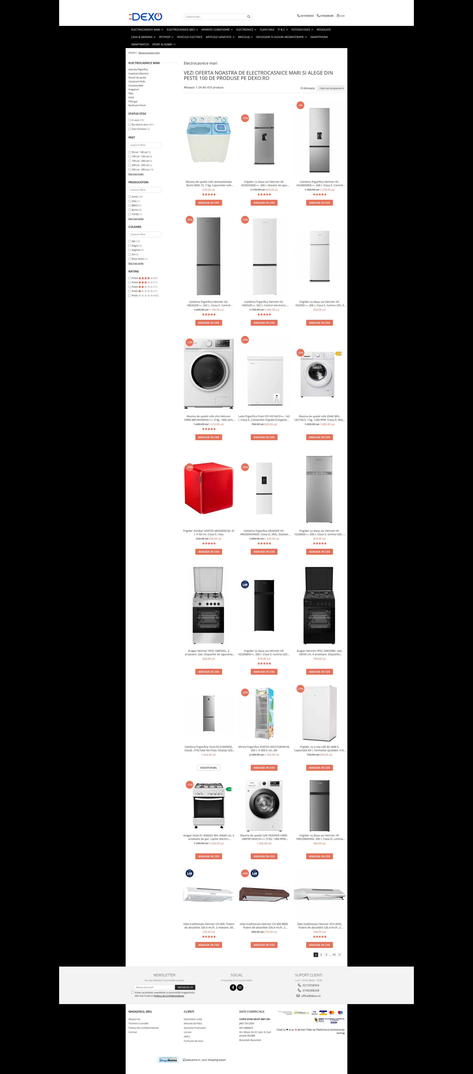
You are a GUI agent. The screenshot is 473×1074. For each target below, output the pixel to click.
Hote (131, 97)
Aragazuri (133, 89)
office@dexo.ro (311, 996)
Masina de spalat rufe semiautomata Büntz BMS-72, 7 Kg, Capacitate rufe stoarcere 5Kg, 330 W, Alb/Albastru (209, 183)
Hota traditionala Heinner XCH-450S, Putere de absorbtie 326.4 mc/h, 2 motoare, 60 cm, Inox (319, 925)
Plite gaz (132, 101)
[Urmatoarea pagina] (339, 954)
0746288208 (310, 990)
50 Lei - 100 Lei (139, 152)
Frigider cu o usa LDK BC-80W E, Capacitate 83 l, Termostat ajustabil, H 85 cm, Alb (319, 748)
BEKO (135, 205)
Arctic (135, 196)
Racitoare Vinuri (137, 105)
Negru (135, 245)
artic (134, 201)
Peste (135, 278)
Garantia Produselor (195, 1027)
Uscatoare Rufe (136, 81)
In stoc (135, 120)
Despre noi (134, 1019)
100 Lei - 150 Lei (140, 156)
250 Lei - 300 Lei (140, 169)
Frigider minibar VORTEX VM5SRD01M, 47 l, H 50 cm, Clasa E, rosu (208, 532)
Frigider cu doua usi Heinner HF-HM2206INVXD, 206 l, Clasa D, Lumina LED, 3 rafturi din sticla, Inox (319, 837)
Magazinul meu (140, 1011)
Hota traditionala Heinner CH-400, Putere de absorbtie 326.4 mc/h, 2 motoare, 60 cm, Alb (208, 925)
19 (333, 954)
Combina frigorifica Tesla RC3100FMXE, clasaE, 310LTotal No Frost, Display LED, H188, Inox (208, 748)
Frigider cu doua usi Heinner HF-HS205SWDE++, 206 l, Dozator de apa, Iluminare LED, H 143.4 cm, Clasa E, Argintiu (264, 183)
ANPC (187, 1036)
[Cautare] (249, 17)
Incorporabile (135, 85)
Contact (132, 1032)
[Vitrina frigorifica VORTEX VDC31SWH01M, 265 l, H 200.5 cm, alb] (264, 713)
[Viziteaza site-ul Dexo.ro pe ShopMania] (168, 1060)
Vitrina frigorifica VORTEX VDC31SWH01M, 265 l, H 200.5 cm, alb (264, 748)
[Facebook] (233, 987)
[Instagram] (240, 987)
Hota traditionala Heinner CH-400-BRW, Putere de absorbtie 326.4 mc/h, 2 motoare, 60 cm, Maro (264, 925)
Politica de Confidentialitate (169, 995)
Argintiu (136, 250)
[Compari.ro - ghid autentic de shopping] (141, 1060)
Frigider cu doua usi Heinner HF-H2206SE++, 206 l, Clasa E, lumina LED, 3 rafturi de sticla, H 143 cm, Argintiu (320, 532)
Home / (133, 52)
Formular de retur (193, 1041)
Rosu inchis (138, 258)
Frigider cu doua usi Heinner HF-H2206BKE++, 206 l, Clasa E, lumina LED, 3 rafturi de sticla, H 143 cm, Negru (264, 652)
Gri (133, 254)
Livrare (187, 1032)
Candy (135, 214)
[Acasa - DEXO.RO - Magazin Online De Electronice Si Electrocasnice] (146, 16)
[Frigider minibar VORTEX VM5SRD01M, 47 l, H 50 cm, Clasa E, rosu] (209, 488)
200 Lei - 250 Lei (140, 165)
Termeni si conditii (138, 1023)
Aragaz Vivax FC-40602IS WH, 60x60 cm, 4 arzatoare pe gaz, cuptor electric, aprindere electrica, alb (208, 837)
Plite (130, 93)
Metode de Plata (193, 1023)
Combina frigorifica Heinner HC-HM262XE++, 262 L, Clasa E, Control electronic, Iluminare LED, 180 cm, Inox (209, 303)
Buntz (135, 209)
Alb (133, 241)
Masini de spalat (137, 77)
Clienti (189, 1011)
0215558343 (310, 985)
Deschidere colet (193, 1019)
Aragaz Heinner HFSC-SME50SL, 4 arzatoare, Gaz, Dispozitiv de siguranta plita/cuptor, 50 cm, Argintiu (209, 652)
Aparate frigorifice (138, 69)
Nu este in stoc (140, 124)
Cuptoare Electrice (138, 73)
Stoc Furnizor (139, 129)
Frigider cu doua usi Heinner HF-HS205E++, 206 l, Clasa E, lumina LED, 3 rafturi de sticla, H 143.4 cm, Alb (319, 303)
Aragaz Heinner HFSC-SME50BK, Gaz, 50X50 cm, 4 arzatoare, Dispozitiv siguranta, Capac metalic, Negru (319, 652)
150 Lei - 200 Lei (140, 160)
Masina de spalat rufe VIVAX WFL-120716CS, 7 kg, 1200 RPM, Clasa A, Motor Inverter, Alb (319, 417)
